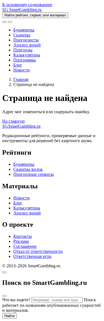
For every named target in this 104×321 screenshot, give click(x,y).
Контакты (22, 236)
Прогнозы (22, 50)
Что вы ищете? (16, 299)
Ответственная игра (32, 256)
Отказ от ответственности (38, 251)
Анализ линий (27, 45)
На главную (13, 121)
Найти (9, 316)
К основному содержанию (27, 4)
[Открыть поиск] (4, 22)
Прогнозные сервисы (33, 174)
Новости (21, 70)
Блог (17, 65)
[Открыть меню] (10, 22)
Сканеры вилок (28, 169)
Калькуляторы (26, 55)
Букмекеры (23, 30)
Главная (20, 79)
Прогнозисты (26, 40)
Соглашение (25, 246)
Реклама (21, 241)
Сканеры (21, 35)
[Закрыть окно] (4, 272)
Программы (24, 60)
